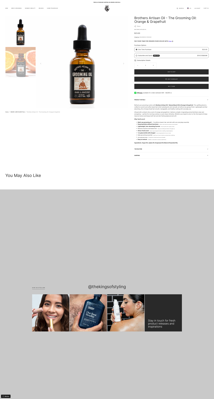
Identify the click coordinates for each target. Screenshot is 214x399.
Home (7, 112)
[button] (180, 8)
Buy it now (171, 86)
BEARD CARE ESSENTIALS (18, 112)
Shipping (136, 37)
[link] (50, 312)
